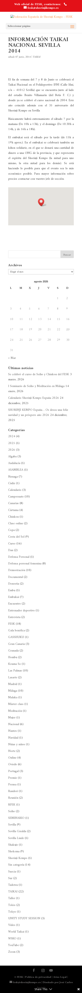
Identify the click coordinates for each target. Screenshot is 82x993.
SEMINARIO (16, 818)
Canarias (13, 503)
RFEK (11, 804)
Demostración (16, 570)
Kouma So (14, 664)
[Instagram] (43, 970)
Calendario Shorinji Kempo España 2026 (33, 398)
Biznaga (13, 476)
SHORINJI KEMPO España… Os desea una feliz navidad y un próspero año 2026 (38, 412)
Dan (10, 550)
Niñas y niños (16, 744)
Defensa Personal (18, 557)
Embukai (13, 597)
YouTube (13, 945)
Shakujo (13, 845)
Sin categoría (16, 864)
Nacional (13, 724)
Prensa (12, 784)
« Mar (12, 358)
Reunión (13, 798)
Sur (10, 878)
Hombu (12, 657)
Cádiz (11, 483)
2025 (11, 443)
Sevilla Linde (16, 838)
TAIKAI (36, 57)
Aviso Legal (60, 977)
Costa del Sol (16, 536)
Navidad (13, 737)
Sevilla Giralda (17, 831)
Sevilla (12, 824)
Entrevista (14, 617)
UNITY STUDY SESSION (24, 918)
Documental (15, 577)
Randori (13, 791)
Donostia (13, 583)
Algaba (12, 456)
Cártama (13, 510)
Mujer (11, 717)
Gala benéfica (16, 630)
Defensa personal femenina (24, 563)
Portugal (13, 771)
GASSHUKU (16, 637)
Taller (11, 898)
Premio (12, 778)
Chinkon (13, 517)
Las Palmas (15, 670)
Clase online (15, 523)
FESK (11, 624)
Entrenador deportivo (21, 610)
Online (12, 757)
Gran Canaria (16, 644)
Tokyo (12, 911)
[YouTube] (51, 971)
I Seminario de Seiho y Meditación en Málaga (36, 386)
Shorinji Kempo (17, 858)
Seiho (11, 811)
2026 (11, 450)
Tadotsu (13, 885)
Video (11, 925)
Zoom (11, 952)
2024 (11, 436)
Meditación (15, 711)
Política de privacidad (38, 977)
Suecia (12, 871)
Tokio (11, 905)
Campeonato (16, 496)
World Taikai (16, 931)
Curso (11, 543)
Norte (11, 751)
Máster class (15, 704)
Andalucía (14, 463)
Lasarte (12, 677)
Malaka (12, 697)
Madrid (12, 684)
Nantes (12, 731)
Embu (11, 590)
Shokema (13, 851)
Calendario (14, 490)
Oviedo (12, 764)
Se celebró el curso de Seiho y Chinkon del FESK (38, 374)
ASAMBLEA (15, 470)
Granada (13, 650)
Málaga (12, 691)
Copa (11, 530)
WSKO (12, 938)
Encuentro (14, 603)
